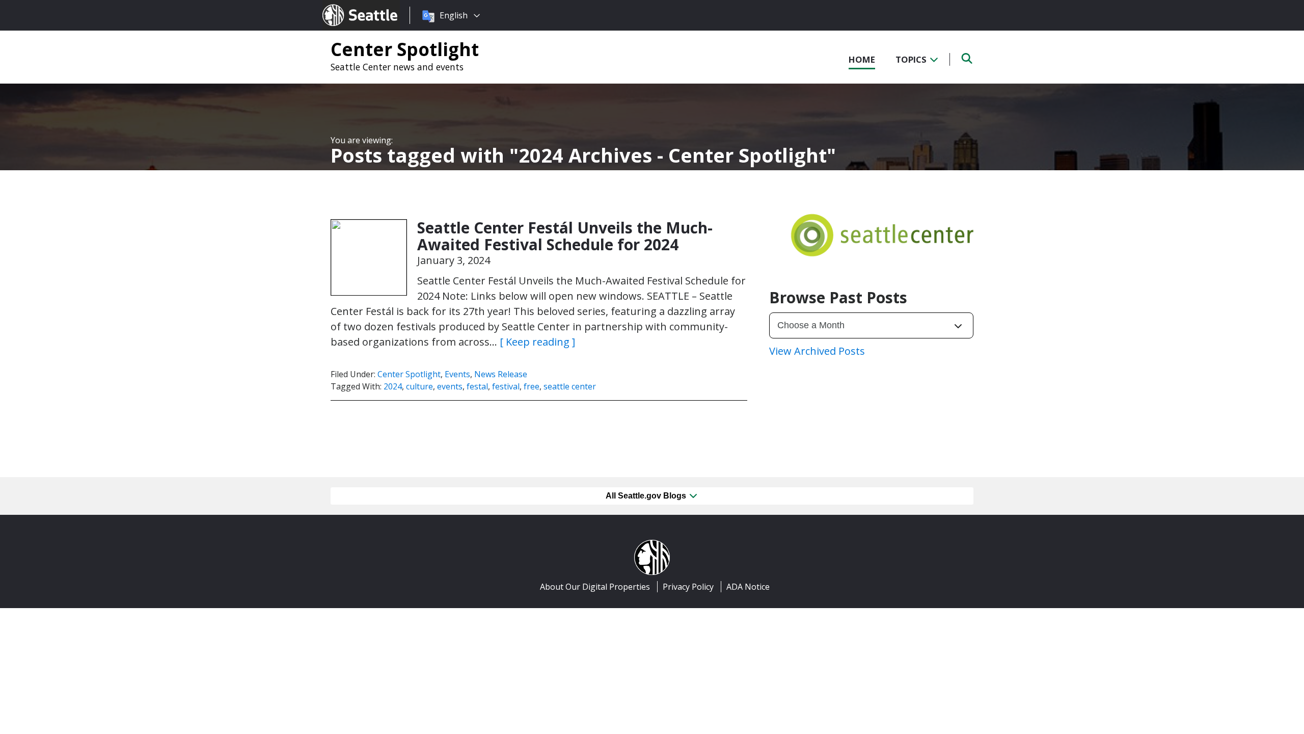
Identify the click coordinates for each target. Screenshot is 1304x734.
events (450, 386)
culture (419, 386)
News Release (500, 374)
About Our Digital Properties (595, 586)
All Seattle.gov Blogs (647, 495)
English (454, 15)
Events (457, 374)
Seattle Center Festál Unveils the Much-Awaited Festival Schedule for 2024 (565, 236)
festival (506, 386)
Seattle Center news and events (397, 67)
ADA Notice (748, 586)
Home (862, 59)
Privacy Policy (688, 586)
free (531, 386)
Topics (912, 59)
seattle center (570, 386)
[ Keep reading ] (537, 342)
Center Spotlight (405, 49)
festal (477, 386)
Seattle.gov (344, 5)
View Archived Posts (817, 351)
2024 (393, 386)
